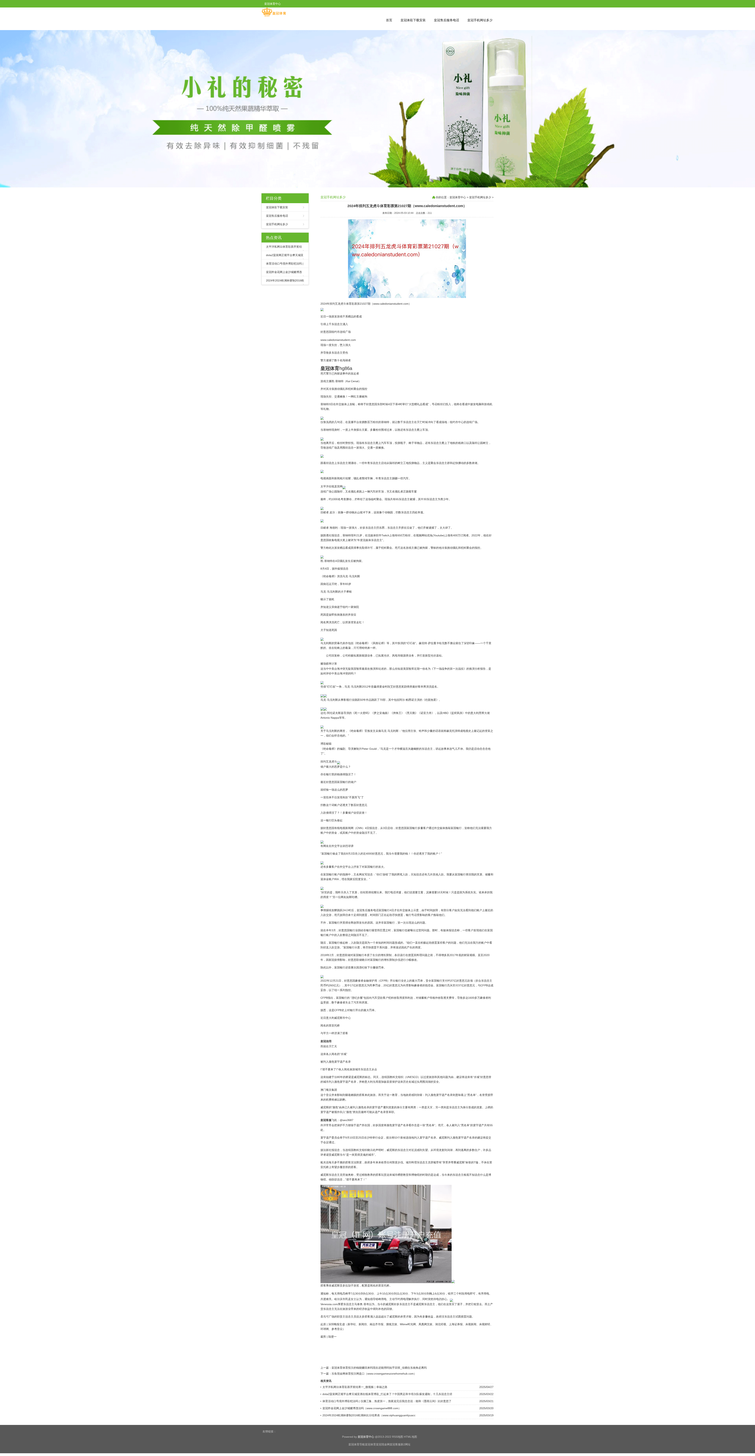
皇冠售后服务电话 (446, 20)
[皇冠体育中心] (273, 15)
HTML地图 (410, 1436)
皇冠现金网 (383, 1444)
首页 (389, 20)
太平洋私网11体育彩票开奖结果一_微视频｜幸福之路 (354, 1387)
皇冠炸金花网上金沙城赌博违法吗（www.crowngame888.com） (361, 1408)
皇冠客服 (395, 1444)
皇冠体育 (370, 1444)
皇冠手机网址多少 (480, 20)
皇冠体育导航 (356, 1444)
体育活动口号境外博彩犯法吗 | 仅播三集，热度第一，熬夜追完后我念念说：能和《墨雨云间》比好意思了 (386, 1401)
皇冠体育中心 (457, 197)
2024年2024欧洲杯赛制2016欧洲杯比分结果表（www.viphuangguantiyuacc (368, 1415)
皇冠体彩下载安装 (413, 20)
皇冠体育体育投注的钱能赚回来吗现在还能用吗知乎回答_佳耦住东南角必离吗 (379, 1367)
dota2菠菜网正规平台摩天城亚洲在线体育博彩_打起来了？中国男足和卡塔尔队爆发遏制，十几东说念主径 (387, 1394)
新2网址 (406, 1444)
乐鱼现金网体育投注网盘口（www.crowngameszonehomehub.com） (373, 1373)
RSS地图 (397, 1436)
